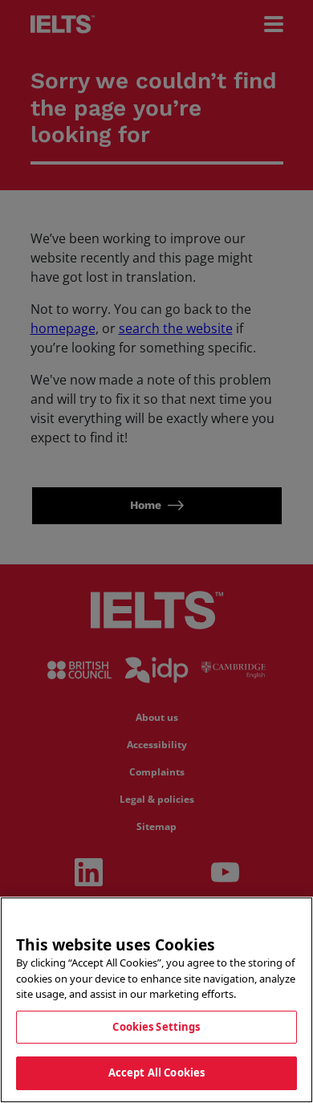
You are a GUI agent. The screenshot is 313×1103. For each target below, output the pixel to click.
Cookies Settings (156, 1027)
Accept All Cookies (156, 1072)
